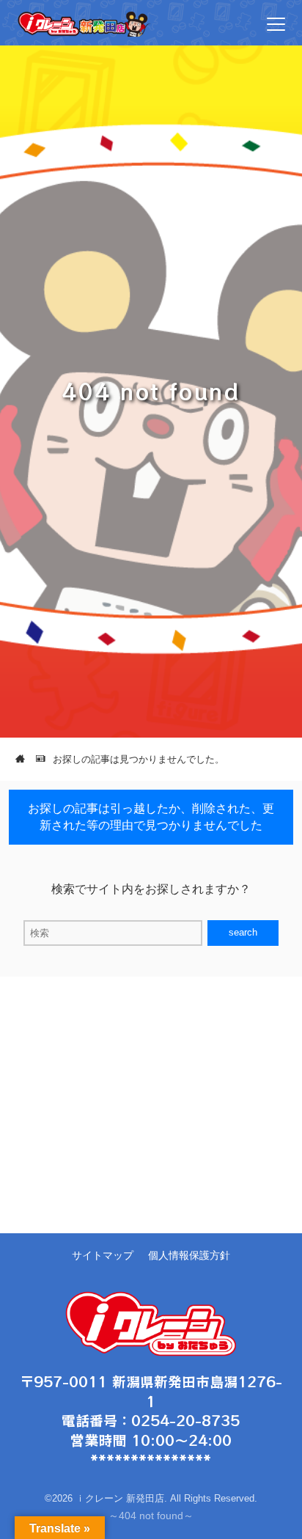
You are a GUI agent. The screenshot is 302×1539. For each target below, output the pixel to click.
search (243, 932)
